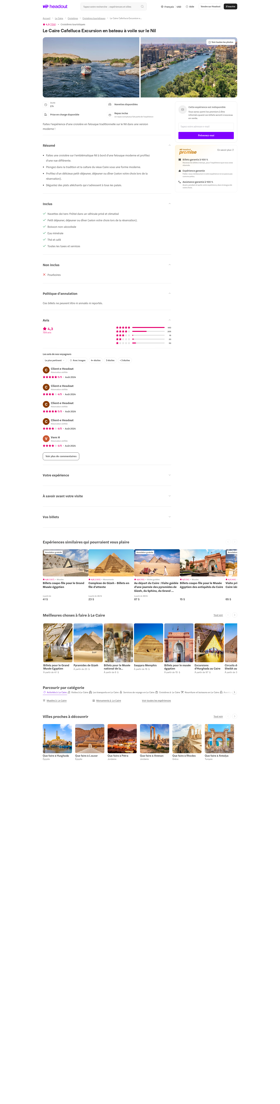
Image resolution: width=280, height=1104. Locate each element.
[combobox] (113, 6)
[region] (65, 562)
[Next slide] (234, 615)
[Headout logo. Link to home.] (55, 6)
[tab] (55, 692)
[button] (91, 67)
